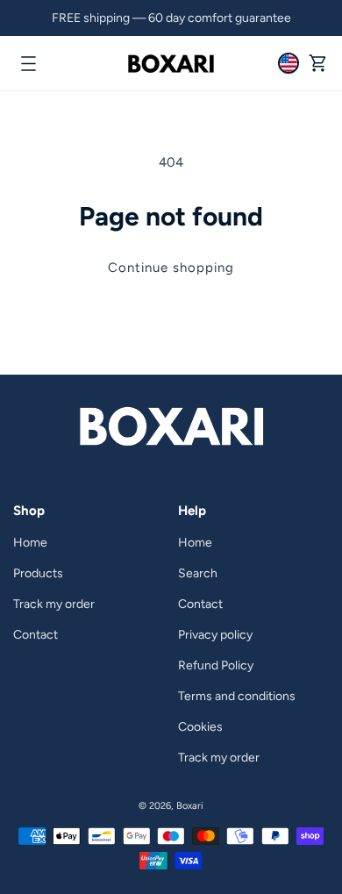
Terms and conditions (237, 696)
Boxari (189, 806)
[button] (28, 63)
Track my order (54, 604)
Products (38, 573)
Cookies (200, 726)
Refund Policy (215, 665)
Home (30, 542)
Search (197, 573)
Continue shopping (171, 267)
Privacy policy (215, 634)
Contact (35, 634)
